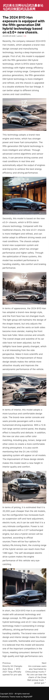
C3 (25, 36)
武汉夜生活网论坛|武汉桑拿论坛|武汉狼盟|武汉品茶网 (23, 7)
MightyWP (27, 696)
